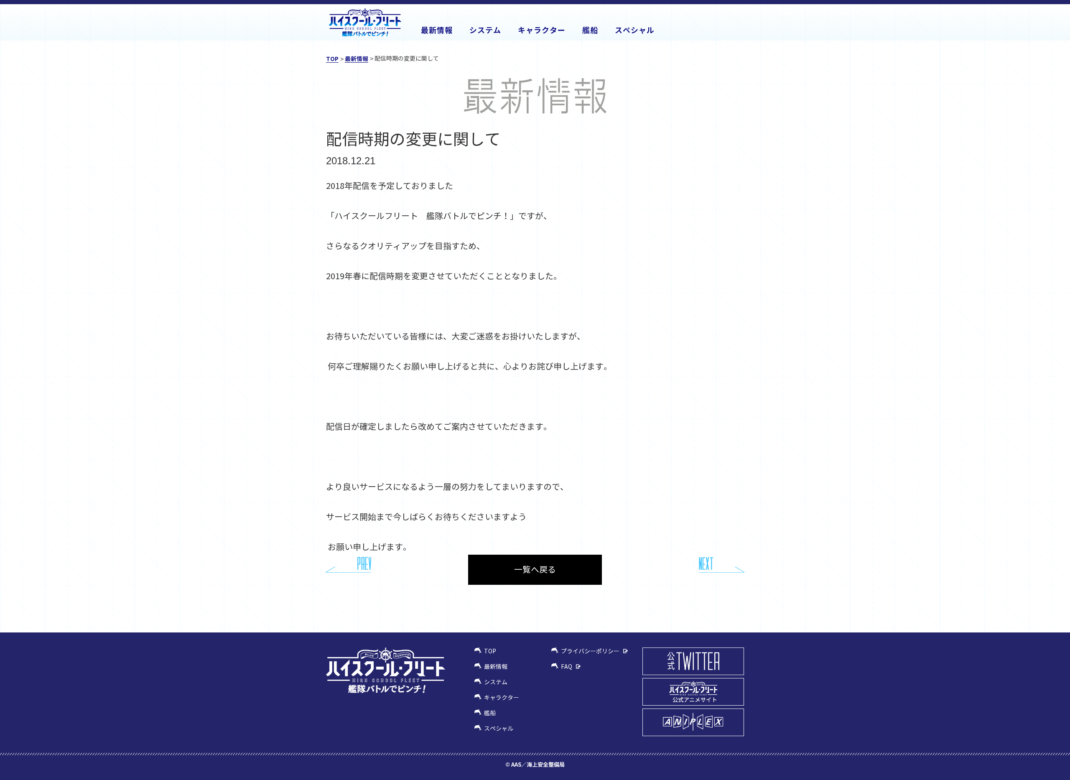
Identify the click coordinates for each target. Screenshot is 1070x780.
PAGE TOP (737, 617)
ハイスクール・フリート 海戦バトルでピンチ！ (365, 22)
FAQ (566, 666)
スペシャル (498, 728)
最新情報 (356, 58)
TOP (332, 58)
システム (495, 682)
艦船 (490, 713)
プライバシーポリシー (590, 651)
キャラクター (501, 697)
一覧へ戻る (535, 570)
